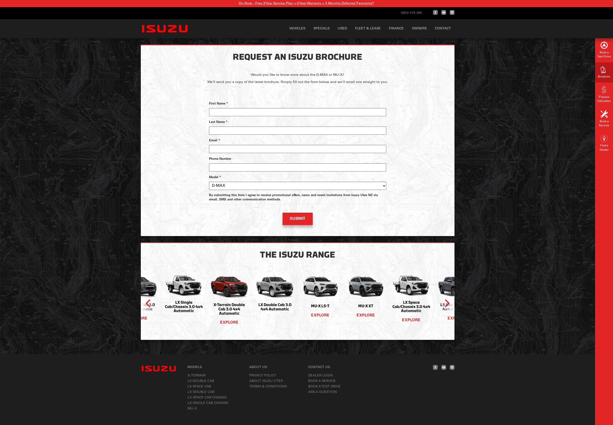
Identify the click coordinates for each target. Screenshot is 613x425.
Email (214, 140)
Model (215, 177)
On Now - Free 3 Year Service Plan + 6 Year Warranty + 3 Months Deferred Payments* (306, 3)
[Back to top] (604, 416)
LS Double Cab (200, 381)
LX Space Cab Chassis (207, 397)
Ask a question (322, 392)
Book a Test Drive (324, 386)
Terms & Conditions (268, 386)
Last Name (218, 122)
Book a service (322, 381)
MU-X (192, 408)
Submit (298, 219)
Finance (396, 28)
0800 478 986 (411, 13)
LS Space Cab (199, 386)
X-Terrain (196, 375)
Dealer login (320, 375)
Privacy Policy (262, 375)
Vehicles (297, 28)
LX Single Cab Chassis (207, 403)
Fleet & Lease (368, 28)
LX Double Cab (200, 392)
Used (342, 28)
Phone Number (220, 159)
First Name (218, 103)
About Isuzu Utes (266, 381)
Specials (321, 28)
